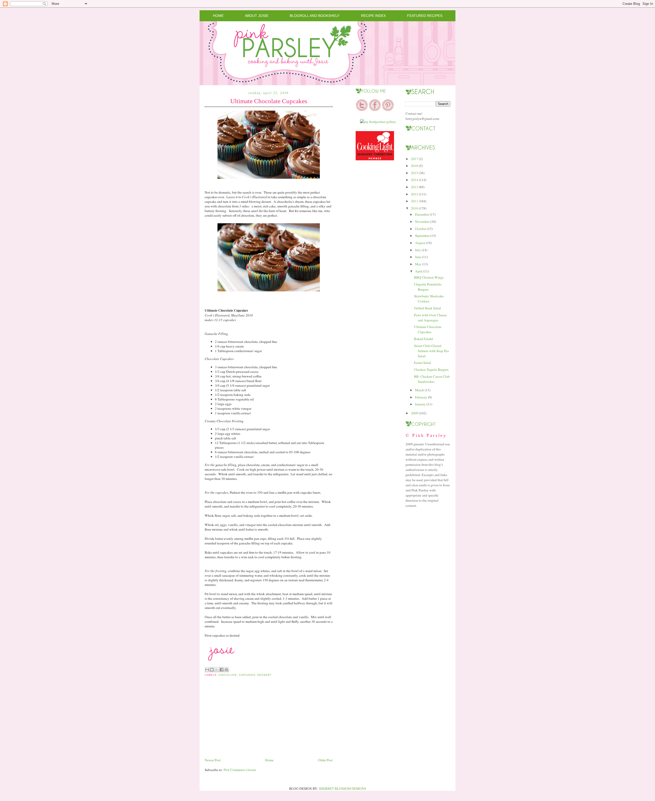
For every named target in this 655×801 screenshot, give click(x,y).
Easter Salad (422, 362)
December (422, 214)
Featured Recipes (424, 16)
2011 (414, 201)
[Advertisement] (243, 721)
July (418, 250)
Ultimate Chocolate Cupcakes (268, 101)
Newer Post (213, 760)
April (418, 271)
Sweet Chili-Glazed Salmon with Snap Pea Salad (431, 350)
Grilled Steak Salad (427, 308)
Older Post (325, 760)
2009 (414, 413)
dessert (264, 674)
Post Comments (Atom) (240, 769)
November (422, 221)
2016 (414, 165)
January (420, 404)
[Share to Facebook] (221, 669)
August (420, 242)
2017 (414, 158)
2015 (414, 173)
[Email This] (207, 669)
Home (218, 16)
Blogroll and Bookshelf (315, 16)
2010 (414, 208)
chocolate (228, 674)
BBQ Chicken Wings (429, 277)
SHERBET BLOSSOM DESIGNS (342, 788)
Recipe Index (373, 16)
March (419, 390)
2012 (414, 194)
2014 (414, 179)
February (421, 397)
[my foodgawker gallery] (378, 121)
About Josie (256, 16)
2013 (414, 187)
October (420, 228)
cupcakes (247, 674)
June (418, 257)
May (418, 264)
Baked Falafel (423, 338)
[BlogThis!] (211, 669)
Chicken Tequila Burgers (431, 369)
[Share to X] (216, 669)
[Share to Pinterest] (226, 669)
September (422, 235)
